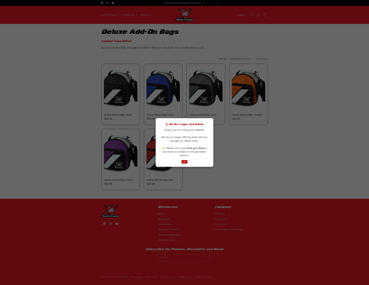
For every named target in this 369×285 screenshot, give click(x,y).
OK (184, 162)
